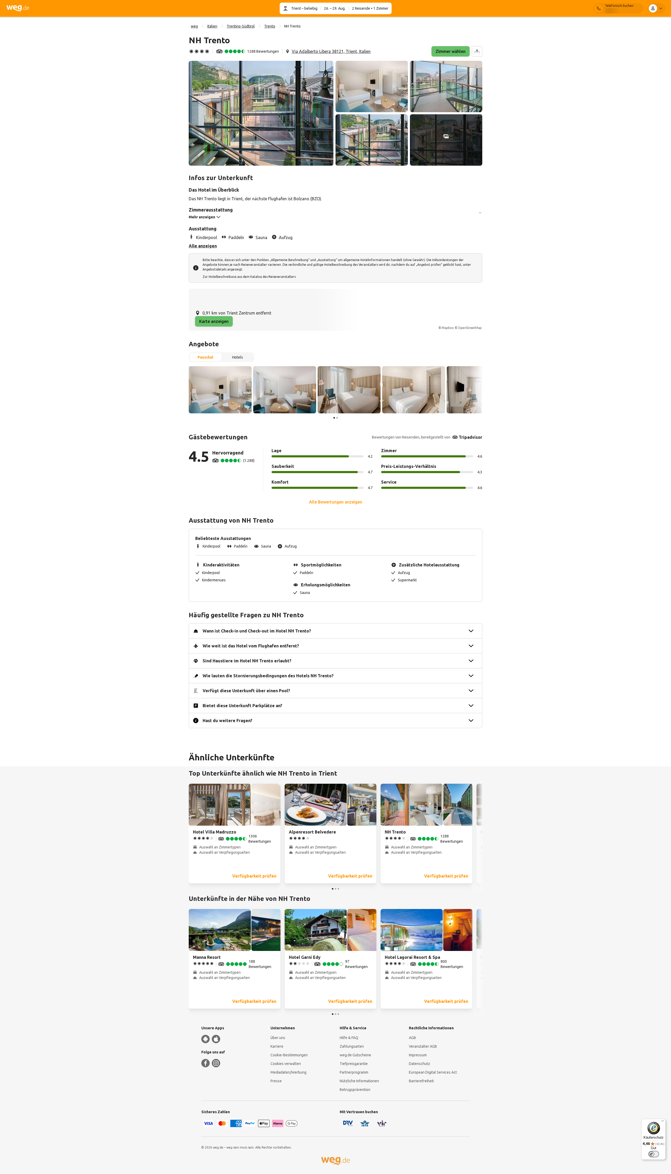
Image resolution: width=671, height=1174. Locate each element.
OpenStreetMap (470, 327)
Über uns (277, 1038)
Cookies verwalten (285, 1064)
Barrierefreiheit (421, 1081)
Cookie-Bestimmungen (289, 1055)
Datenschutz (419, 1064)
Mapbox (448, 327)
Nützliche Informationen (359, 1081)
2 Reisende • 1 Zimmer (370, 8)
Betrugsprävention (355, 1090)
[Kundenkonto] (656, 8)
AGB (412, 1038)
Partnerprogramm (354, 1072)
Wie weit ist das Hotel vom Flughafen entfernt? (251, 645)
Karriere (276, 1046)
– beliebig (309, 8)
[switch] (653, 1154)
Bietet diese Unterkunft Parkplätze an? (242, 705)
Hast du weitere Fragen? (227, 720)
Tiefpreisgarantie (354, 1064)
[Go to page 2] (337, 418)
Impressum (418, 1055)
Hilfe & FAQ (349, 1038)
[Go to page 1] (334, 418)
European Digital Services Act (433, 1072)
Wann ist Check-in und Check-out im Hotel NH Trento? (257, 631)
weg (194, 26)
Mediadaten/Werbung (288, 1072)
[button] (261, 113)
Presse (276, 1081)
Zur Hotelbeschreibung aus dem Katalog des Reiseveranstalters (249, 276)
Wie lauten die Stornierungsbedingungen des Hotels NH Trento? (268, 675)
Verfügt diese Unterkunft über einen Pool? (246, 690)
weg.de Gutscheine (355, 1055)
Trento (269, 26)
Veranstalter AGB (423, 1046)
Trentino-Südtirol (241, 26)
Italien (212, 26)
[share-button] (477, 51)
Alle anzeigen (203, 246)
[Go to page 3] (338, 889)
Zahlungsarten (352, 1046)
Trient (296, 8)
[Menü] (662, 1122)
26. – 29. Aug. (334, 8)
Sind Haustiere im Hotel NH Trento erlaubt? (247, 660)
